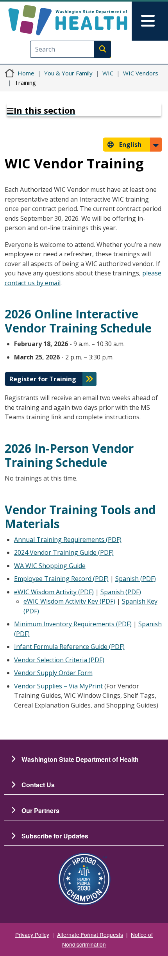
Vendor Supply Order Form (53, 672)
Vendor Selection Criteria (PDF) (59, 660)
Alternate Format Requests (90, 934)
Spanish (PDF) (135, 578)
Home (26, 73)
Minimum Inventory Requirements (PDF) (73, 624)
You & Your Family (68, 73)
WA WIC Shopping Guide (50, 565)
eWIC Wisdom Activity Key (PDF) (69, 601)
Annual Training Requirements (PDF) (68, 539)
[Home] (68, 20)
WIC (107, 73)
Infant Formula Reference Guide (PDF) (69, 646)
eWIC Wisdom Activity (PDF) (54, 592)
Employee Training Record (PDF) (61, 578)
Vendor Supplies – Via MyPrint (58, 686)
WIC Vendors (140, 73)
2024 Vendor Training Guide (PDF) (64, 552)
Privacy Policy (32, 934)
